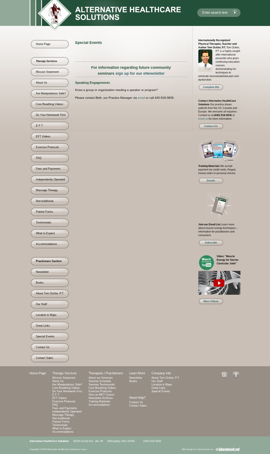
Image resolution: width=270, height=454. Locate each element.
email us (203, 118)
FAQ (38, 157)
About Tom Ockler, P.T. (50, 293)
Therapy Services (64, 373)
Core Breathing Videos (49, 104)
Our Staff (41, 304)
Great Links (43, 325)
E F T (39, 125)
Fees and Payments (48, 168)
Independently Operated (50, 179)
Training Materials (99, 401)
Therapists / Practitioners (106, 373)
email (141, 97)
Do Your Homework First (51, 114)
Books (40, 282)
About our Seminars (101, 377)
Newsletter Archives (101, 398)
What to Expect (45, 233)
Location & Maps (46, 314)
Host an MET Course (101, 394)
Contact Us (43, 347)
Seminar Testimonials (102, 384)
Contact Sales (44, 357)
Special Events (45, 336)
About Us (41, 82)
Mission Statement (47, 71)
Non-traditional (44, 201)
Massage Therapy (47, 190)
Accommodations (46, 244)
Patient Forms (44, 211)
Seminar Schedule (100, 381)
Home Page (43, 44)
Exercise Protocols (47, 147)
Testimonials (43, 222)
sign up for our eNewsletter (140, 73)
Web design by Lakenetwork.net (197, 449)
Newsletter (42, 271)
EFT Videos (43, 136)
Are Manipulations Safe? (51, 93)
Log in (84, 449)
